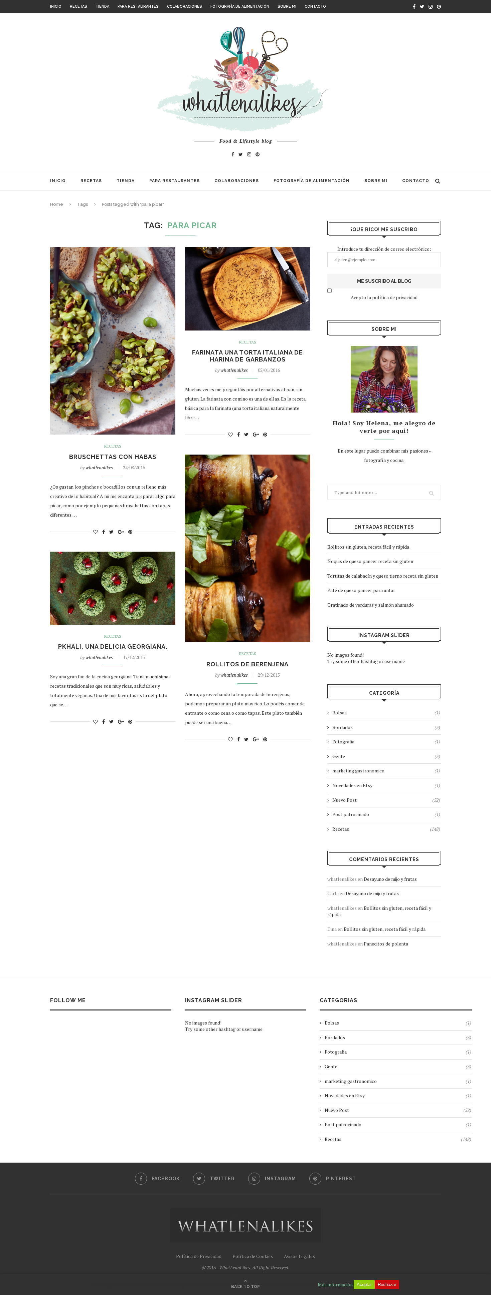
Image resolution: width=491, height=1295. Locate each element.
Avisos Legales (299, 1256)
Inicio (55, 6)
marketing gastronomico (386, 770)
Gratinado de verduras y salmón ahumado (370, 605)
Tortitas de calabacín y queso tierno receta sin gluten (382, 576)
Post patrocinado (386, 814)
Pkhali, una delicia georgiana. (112, 646)
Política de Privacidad (198, 1256)
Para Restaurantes (138, 6)
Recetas (78, 6)
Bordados (386, 727)
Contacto (315, 6)
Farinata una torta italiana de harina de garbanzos (247, 356)
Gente (386, 756)
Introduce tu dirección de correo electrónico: (384, 249)
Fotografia (386, 741)
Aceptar (364, 1284)
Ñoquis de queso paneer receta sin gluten (370, 561)
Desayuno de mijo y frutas (390, 879)
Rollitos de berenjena (247, 664)
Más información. (336, 1284)
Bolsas (386, 712)
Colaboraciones (184, 6)
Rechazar (387, 1284)
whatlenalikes (99, 467)
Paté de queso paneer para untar (361, 590)
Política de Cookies (252, 1256)
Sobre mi (287, 6)
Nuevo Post (386, 800)
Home (56, 204)
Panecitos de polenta (386, 943)
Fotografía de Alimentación (239, 6)
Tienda (102, 6)
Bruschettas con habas (112, 456)
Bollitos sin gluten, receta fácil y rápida (368, 547)
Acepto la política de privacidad (384, 297)
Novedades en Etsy (386, 785)
